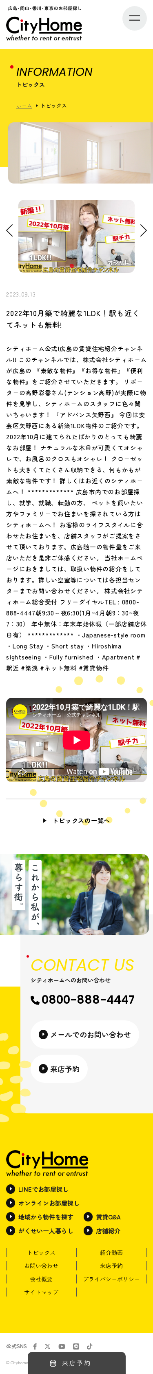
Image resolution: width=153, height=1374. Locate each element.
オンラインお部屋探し (49, 1203)
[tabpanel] (76, 236)
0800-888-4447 (88, 1000)
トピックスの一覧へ (81, 820)
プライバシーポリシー (111, 1279)
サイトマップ (41, 1292)
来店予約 (111, 1265)
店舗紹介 (108, 1230)
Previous (9, 230)
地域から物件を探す (45, 1216)
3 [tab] (96, 266)
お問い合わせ (41, 1265)
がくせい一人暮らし (45, 1230)
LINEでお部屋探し (43, 1189)
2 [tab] (84, 266)
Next (143, 230)
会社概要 (41, 1279)
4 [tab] (108, 266)
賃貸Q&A (108, 1216)
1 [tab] (71, 266)
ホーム (24, 105)
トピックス (41, 1252)
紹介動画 (111, 1252)
